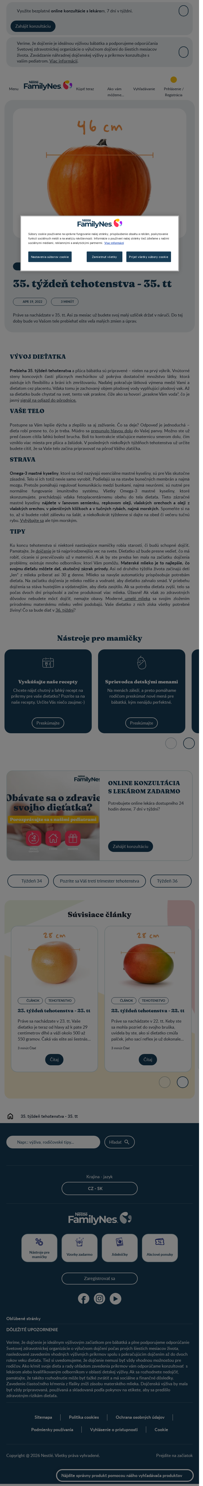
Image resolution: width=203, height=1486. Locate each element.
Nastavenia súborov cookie (50, 257)
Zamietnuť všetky (104, 257)
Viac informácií (114, 243)
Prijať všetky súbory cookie (148, 257)
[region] (99, 243)
